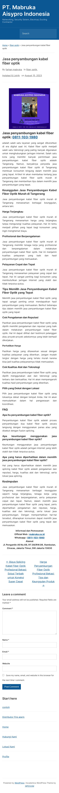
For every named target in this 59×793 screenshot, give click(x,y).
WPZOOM (29, 786)
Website (6, 663)
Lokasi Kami (8, 746)
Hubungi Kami (9, 736)
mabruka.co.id (37, 534)
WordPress (19, 783)
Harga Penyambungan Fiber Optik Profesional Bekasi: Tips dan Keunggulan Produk (43, 573)
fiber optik (14, 45)
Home (5, 45)
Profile (5, 756)
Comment (7, 608)
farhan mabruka (14, 69)
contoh (6, 707)
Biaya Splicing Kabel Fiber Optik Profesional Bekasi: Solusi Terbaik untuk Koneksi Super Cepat (16, 571)
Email (5, 651)
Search (52, 34)
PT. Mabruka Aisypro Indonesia (26, 10)
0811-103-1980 (25, 137)
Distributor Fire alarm (13, 717)
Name (5, 640)
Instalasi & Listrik (11, 75)
